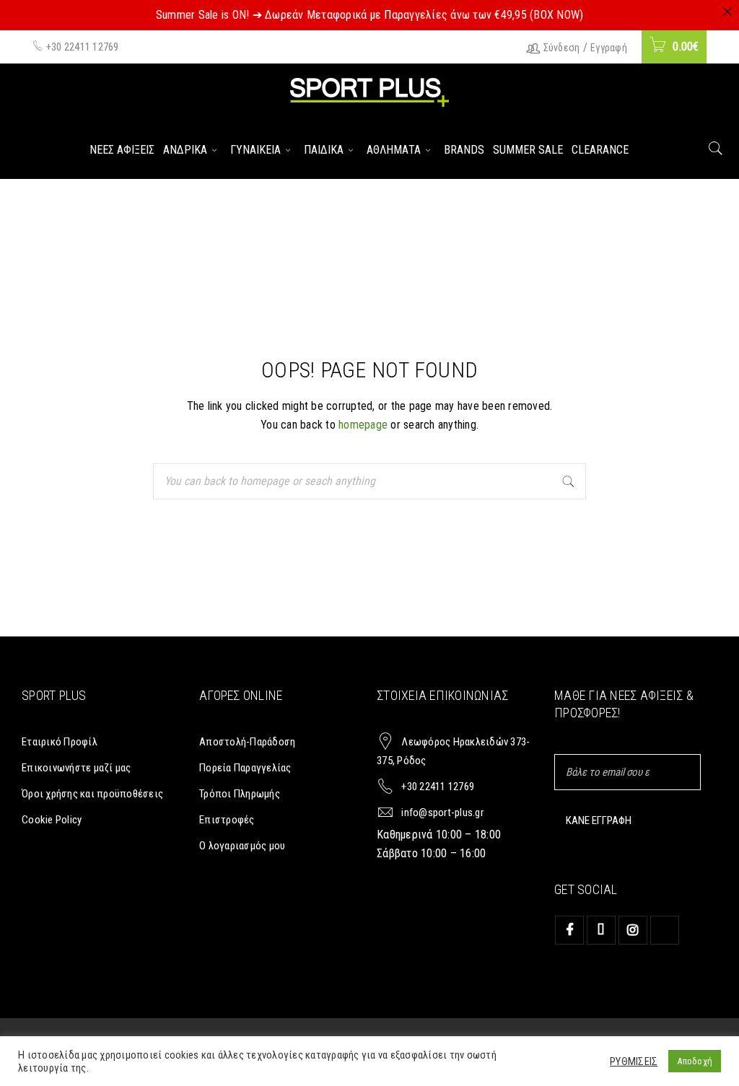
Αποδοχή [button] (694, 1061)
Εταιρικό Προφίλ (59, 741)
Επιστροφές (227, 819)
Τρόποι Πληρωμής (239, 793)
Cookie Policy (52, 819)
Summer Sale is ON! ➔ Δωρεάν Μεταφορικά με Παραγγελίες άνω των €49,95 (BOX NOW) (370, 15)
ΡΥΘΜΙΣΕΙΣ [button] (633, 1061)
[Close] (727, 11)
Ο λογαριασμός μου (242, 845)
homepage (363, 425)
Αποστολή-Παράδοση (247, 741)
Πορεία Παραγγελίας (245, 767)
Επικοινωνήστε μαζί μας (76, 767)
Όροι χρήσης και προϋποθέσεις (92, 793)
